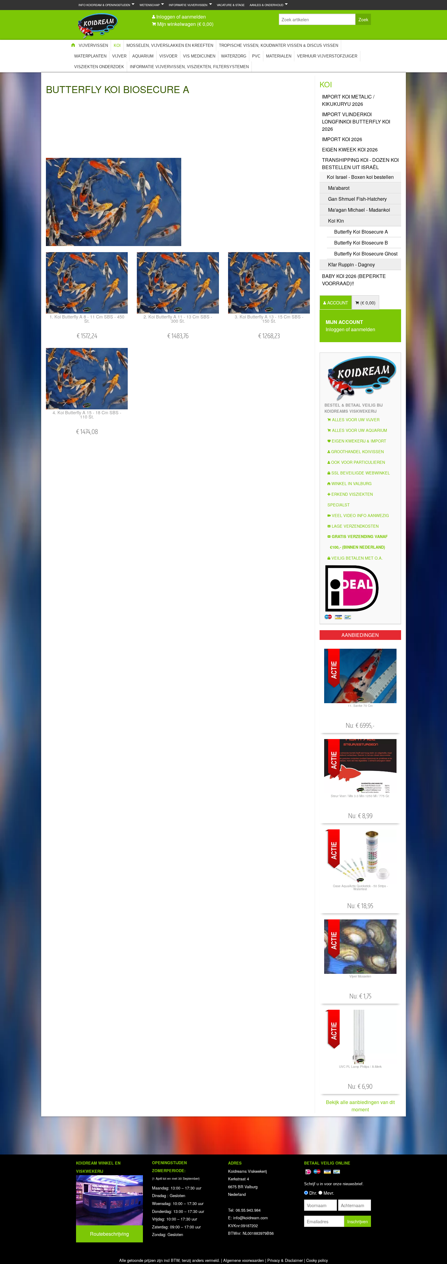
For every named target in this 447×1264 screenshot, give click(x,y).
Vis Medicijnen (199, 56)
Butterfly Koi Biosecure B (361, 242)
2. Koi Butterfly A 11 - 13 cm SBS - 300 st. (178, 318)
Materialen (278, 56)
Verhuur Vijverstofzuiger (327, 56)
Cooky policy (317, 1260)
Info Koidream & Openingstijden (103, 4)
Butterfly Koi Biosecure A (361, 231)
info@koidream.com (250, 1218)
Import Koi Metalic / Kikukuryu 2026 (348, 100)
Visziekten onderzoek (99, 66)
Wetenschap (148, 4)
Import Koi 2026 (342, 139)
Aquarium (143, 56)
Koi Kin (336, 220)
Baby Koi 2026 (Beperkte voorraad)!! (354, 280)
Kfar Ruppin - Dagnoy (351, 264)
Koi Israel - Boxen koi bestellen (360, 176)
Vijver (119, 56)
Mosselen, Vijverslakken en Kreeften (169, 45)
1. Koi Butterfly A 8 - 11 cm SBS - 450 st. (87, 318)
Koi (117, 45)
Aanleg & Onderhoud (265, 4)
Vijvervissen (93, 45)
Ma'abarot (338, 187)
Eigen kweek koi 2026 (350, 149)
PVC (256, 56)
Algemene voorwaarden (243, 1260)
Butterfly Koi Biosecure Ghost (365, 253)
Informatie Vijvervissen (186, 4)
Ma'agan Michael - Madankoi (359, 209)
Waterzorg (233, 56)
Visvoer (168, 56)
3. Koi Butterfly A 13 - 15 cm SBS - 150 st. (269, 318)
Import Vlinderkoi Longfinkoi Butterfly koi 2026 (356, 121)
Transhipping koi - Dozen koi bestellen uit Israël (360, 163)
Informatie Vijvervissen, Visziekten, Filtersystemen (189, 66)
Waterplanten (90, 56)
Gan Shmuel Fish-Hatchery (357, 198)
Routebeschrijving (109, 1233)
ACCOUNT (337, 302)
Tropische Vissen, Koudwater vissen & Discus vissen (278, 45)
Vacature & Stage (230, 5)
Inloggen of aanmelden (181, 16)
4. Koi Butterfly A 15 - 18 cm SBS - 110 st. (87, 414)
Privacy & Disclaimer (285, 1260)
